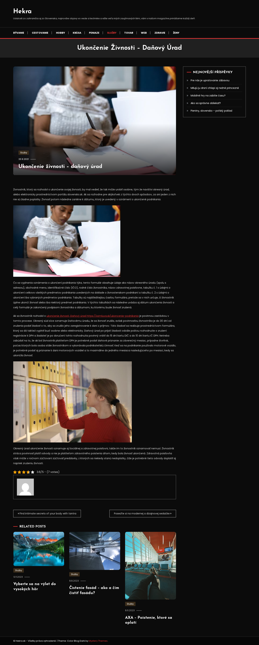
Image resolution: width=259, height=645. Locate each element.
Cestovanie (40, 33)
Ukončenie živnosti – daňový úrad (60, 166)
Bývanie (18, 33)
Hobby (60, 33)
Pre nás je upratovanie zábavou (210, 80)
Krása (77, 33)
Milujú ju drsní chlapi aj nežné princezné (215, 88)
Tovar (128, 33)
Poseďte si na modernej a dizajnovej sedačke (142, 513)
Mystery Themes (98, 641)
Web (144, 33)
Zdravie (160, 33)
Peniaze (94, 33)
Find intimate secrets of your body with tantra (48, 513)
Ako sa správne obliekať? (206, 103)
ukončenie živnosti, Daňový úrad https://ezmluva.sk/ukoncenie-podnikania (93, 316)
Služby (111, 33)
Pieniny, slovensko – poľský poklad (211, 110)
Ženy (176, 33)
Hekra (22, 11)
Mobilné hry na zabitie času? (208, 95)
